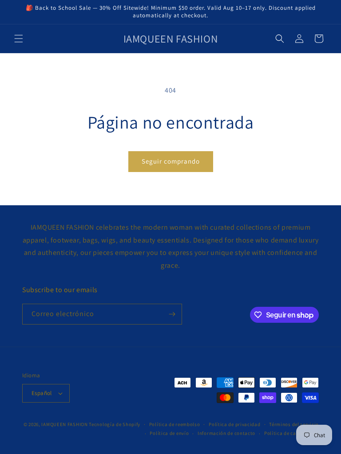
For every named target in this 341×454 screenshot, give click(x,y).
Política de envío (169, 433)
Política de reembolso (174, 424)
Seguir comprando (171, 161)
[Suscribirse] (172, 314)
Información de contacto (226, 433)
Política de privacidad (234, 424)
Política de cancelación (291, 433)
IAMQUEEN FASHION (65, 424)
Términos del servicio (294, 424)
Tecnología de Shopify (114, 424)
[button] (18, 38)
